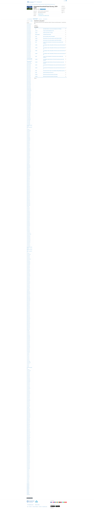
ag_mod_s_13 (28, 198)
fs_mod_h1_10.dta (29, 102)
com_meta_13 (28, 231)
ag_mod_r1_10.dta (29, 83)
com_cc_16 (28, 355)
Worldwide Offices (37, 504)
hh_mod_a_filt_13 (29, 130)
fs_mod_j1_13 (28, 229)
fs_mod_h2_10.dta (29, 103)
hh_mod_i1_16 (28, 266)
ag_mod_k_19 (28, 426)
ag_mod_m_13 (28, 186)
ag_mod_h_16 (28, 304)
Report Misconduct (45, 506)
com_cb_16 (28, 354)
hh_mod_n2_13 (28, 150)
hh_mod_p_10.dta (29, 46)
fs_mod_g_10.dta (28, 101)
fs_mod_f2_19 (28, 457)
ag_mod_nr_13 (28, 188)
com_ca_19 (28, 469)
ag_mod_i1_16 (28, 306)
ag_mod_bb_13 (28, 167)
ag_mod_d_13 (28, 169)
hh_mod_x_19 (28, 406)
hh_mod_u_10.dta (29, 53)
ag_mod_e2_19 (28, 414)
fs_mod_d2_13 (28, 212)
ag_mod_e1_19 (28, 413)
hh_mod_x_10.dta (29, 57)
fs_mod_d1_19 (28, 450)
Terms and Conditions (35, 506)
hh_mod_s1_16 (28, 281)
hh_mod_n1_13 (28, 149)
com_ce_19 (28, 474)
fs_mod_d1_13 (28, 211)
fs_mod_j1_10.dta (29, 108)
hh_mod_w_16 (28, 287)
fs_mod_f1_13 (28, 218)
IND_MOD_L (28, 493)
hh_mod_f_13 (28, 136)
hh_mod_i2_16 (28, 267)
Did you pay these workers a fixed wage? (49, 36)
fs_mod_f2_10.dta (29, 100)
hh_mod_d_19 (28, 374)
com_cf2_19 (28, 476)
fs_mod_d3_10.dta (29, 95)
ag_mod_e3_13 (28, 173)
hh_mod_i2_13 (28, 143)
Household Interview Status (47, 34)
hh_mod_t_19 (28, 401)
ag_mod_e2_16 (28, 298)
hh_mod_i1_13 (28, 142)
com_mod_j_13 (28, 244)
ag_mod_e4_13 (28, 174)
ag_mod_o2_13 (28, 192)
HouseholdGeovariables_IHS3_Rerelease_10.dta (29, 59)
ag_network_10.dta (29, 89)
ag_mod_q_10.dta (29, 82)
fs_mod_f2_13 (28, 219)
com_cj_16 (28, 366)
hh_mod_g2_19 (28, 380)
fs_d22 (36, 70)
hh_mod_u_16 (28, 285)
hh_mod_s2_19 (28, 400)
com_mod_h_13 (28, 242)
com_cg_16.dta (28, 361)
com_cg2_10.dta (28, 119)
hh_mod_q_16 (28, 279)
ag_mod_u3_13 (28, 204)
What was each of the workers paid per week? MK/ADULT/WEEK (52, 38)
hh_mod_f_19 (28, 376)
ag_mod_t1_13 (28, 199)
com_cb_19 (28, 470)
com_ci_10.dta (28, 121)
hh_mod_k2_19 (28, 388)
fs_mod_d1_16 (28, 335)
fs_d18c (36, 50)
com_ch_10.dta (28, 120)
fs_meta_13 (28, 206)
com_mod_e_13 (28, 237)
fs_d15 (36, 36)
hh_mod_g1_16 (28, 261)
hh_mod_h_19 (28, 382)
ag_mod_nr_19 (28, 431)
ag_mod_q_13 (28, 194)
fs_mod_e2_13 (28, 217)
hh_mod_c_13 (28, 132)
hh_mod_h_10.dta (29, 34)
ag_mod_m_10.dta (29, 77)
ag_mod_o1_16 (28, 317)
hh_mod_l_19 (28, 389)
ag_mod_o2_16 (28, 318)
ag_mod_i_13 (28, 180)
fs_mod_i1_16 (28, 348)
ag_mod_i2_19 (28, 424)
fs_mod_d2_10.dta (29, 94)
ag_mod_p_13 (28, 193)
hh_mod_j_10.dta (28, 38)
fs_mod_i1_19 (28, 463)
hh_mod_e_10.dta (29, 28)
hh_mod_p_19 (28, 395)
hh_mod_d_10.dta (29, 27)
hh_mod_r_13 (28, 155)
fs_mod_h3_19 (28, 462)
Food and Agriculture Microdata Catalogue (33, 4)
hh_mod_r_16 (28, 280)
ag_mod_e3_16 (28, 299)
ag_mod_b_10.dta (29, 64)
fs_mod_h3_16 (28, 347)
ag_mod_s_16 (28, 324)
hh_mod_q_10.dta (29, 47)
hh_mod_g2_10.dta (29, 32)
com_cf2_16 (28, 360)
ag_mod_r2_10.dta (29, 84)
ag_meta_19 (28, 407)
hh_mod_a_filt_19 (29, 370)
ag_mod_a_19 (28, 408)
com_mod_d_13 (28, 236)
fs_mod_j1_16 (28, 349)
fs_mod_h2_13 (28, 223)
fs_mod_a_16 (28, 331)
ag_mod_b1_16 (28, 292)
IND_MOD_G (28, 487)
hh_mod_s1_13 (28, 156)
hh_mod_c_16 (28, 256)
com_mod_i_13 (28, 243)
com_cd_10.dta (28, 114)
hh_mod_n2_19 (28, 393)
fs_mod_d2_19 (28, 451)
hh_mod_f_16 (28, 260)
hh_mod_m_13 (28, 148)
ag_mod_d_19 (28, 412)
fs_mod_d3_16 (28, 337)
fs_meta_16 (28, 330)
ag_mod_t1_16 (28, 325)
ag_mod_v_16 (28, 329)
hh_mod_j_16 (28, 268)
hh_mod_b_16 (28, 255)
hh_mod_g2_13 (28, 138)
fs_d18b (36, 47)
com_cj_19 (28, 481)
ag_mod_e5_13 (28, 175)
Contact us (30, 506)
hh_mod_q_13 (28, 154)
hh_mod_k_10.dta (29, 39)
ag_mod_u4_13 (28, 205)
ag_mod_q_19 (28, 438)
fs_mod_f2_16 (28, 342)
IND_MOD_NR (28, 494)
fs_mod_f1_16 (28, 341)
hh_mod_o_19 (28, 394)
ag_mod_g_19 (28, 419)
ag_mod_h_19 (28, 420)
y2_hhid (36, 30)
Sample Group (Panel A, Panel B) (48, 32)
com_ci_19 (28, 480)
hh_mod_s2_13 (28, 157)
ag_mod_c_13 (28, 168)
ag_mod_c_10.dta (29, 65)
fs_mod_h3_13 (28, 224)
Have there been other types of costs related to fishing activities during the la (54, 70)
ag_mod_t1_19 (28, 443)
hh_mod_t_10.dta (28, 52)
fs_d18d (36, 53)
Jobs (27, 506)
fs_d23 (36, 72)
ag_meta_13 (28, 163)
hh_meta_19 (28, 369)
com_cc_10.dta (28, 113)
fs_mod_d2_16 (28, 336)
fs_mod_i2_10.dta (29, 107)
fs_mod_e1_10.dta (29, 96)
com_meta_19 (28, 468)
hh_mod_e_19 (28, 375)
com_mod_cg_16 (28, 362)
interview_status (37, 34)
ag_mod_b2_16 (28, 293)
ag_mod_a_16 (28, 291)
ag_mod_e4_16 (28, 300)
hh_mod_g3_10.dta (29, 33)
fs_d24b (36, 76)
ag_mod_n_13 (28, 187)
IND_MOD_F (28, 486)
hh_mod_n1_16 (28, 274)
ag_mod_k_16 (28, 310)
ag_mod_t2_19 (28, 444)
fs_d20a (36, 59)
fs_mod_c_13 (28, 210)
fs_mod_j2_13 (28, 230)
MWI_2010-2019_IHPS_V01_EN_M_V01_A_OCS (50, 4)
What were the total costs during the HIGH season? (50, 74)
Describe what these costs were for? (48, 72)
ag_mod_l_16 (28, 311)
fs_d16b (36, 40)
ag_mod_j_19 (28, 425)
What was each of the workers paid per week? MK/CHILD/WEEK (52, 40)
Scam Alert (40, 506)
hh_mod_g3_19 (28, 381)
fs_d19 (36, 56)
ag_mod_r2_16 (28, 323)
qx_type (36, 32)
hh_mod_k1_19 (28, 387)
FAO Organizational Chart (30, 504)
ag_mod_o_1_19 (28, 432)
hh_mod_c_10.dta (29, 26)
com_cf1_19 (28, 475)
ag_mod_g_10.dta (29, 70)
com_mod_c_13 (28, 235)
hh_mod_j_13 (28, 144)
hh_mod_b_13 (28, 131)
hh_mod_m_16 (28, 273)
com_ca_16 (28, 353)
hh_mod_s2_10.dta (29, 51)
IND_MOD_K (28, 492)
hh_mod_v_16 (28, 286)
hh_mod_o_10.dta (29, 45)
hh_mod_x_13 (28, 162)
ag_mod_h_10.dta (29, 71)
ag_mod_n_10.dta (29, 78)
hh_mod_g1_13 (28, 137)
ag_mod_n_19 (28, 430)
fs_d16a (36, 38)
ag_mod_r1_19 (28, 439)
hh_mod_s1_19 (28, 399)
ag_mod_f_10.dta (29, 69)
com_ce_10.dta (28, 115)
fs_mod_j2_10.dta (29, 109)
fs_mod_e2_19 (28, 455)
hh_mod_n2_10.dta (29, 44)
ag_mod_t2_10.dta (29, 88)
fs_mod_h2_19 (28, 461)
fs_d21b (36, 67)
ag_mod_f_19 (28, 418)
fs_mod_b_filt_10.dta (29, 90)
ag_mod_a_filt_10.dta (29, 63)
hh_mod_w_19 (28, 405)
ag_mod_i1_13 (28, 181)
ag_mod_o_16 (28, 316)
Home (27, 4)
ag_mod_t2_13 (28, 200)
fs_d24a (36, 74)
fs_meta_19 (28, 445)
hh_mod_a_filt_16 (29, 254)
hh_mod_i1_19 (28, 383)
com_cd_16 (28, 356)
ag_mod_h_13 (28, 179)
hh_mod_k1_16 (28, 269)
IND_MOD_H (28, 488)
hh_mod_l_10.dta (28, 40)
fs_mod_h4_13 (28, 225)
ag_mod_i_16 (28, 305)
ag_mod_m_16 (28, 312)
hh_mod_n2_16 (28, 275)
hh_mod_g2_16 (28, 262)
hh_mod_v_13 (28, 161)
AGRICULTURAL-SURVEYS (41, 4)
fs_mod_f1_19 (28, 456)
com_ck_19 (28, 482)
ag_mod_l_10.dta (28, 76)
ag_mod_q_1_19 (28, 437)
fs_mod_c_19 (28, 449)
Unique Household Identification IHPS (48, 30)
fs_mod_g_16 (28, 343)
